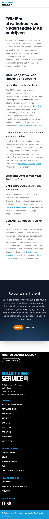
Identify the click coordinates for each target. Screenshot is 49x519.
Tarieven (6, 413)
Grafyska (38, 513)
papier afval (23, 125)
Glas (4, 457)
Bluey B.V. (6, 516)
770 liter (6, 432)
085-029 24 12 (8, 391)
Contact (6, 482)
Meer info (31, 327)
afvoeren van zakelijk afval (29, 163)
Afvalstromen (9, 409)
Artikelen (7, 418)
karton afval (36, 125)
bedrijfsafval (35, 106)
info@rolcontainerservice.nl (13, 394)
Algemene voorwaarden (14, 486)
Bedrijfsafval (9, 452)
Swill (5, 466)
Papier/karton (9, 461)
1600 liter (7, 441)
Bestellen (18, 327)
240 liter (6, 423)
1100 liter (7, 436)
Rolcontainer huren (12, 404)
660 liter (6, 427)
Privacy (6, 491)
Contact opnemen (11, 360)
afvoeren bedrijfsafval (19, 207)
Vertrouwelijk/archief (14, 471)
